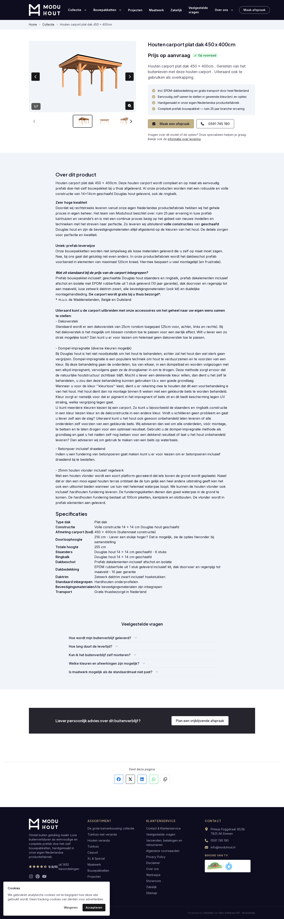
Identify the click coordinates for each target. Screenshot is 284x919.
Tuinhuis (93, 846)
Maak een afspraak (175, 124)
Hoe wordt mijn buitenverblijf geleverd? (100, 638)
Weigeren (71, 907)
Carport (93, 852)
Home (33, 24)
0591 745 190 (219, 124)
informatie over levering (184, 139)
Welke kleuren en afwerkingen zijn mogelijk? (104, 663)
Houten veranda (99, 840)
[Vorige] (34, 121)
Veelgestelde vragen (198, 10)
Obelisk (208, 912)
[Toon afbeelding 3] (126, 121)
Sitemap (151, 893)
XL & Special (96, 858)
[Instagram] (31, 876)
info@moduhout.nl (223, 847)
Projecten (135, 10)
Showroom (153, 881)
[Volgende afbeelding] (129, 76)
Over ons (221, 10)
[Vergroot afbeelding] (129, 106)
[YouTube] (44, 876)
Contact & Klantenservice (163, 828)
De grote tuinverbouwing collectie (111, 828)
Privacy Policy (155, 857)
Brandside (248, 912)
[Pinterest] (38, 876)
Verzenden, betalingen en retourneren (164, 843)
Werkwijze (153, 875)
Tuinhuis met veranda (102, 834)
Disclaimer (153, 863)
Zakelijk (176, 10)
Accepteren (94, 907)
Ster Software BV (229, 912)
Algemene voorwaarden (162, 851)
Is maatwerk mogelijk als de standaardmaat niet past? (110, 672)
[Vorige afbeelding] (35, 76)
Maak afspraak (254, 10)
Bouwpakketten (104, 10)
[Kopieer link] (165, 779)
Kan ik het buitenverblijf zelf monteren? (100, 655)
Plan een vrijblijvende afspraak (200, 721)
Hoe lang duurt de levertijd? (90, 646)
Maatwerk (156, 10)
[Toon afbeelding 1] (82, 121)
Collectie (74, 10)
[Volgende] (131, 121)
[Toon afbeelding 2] (104, 121)
